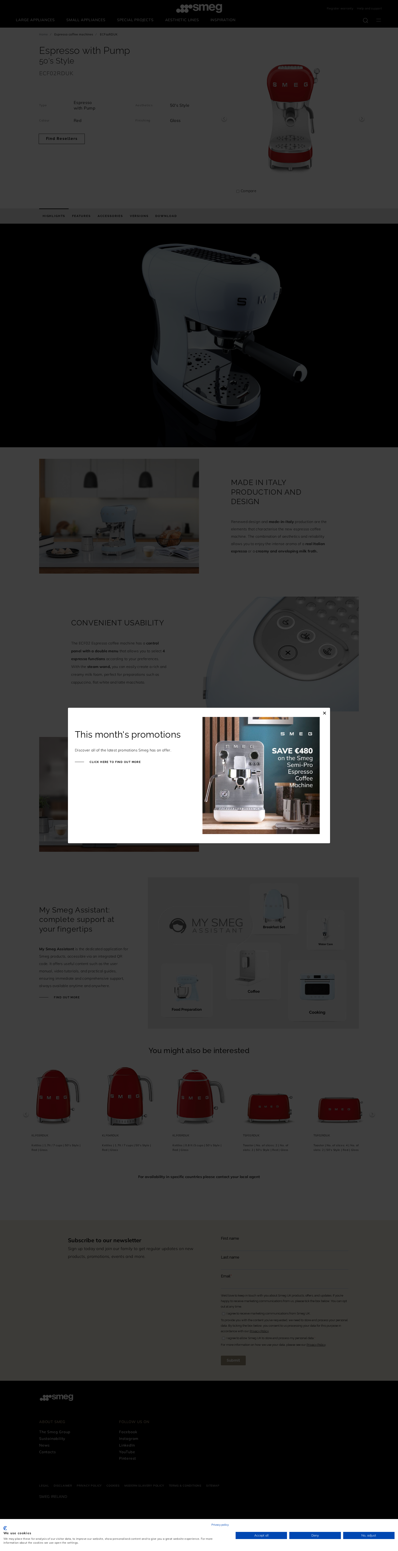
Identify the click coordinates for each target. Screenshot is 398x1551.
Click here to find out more (115, 762)
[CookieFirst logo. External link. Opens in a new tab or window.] (5, 1528)
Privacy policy (220, 1524)
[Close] (324, 712)
